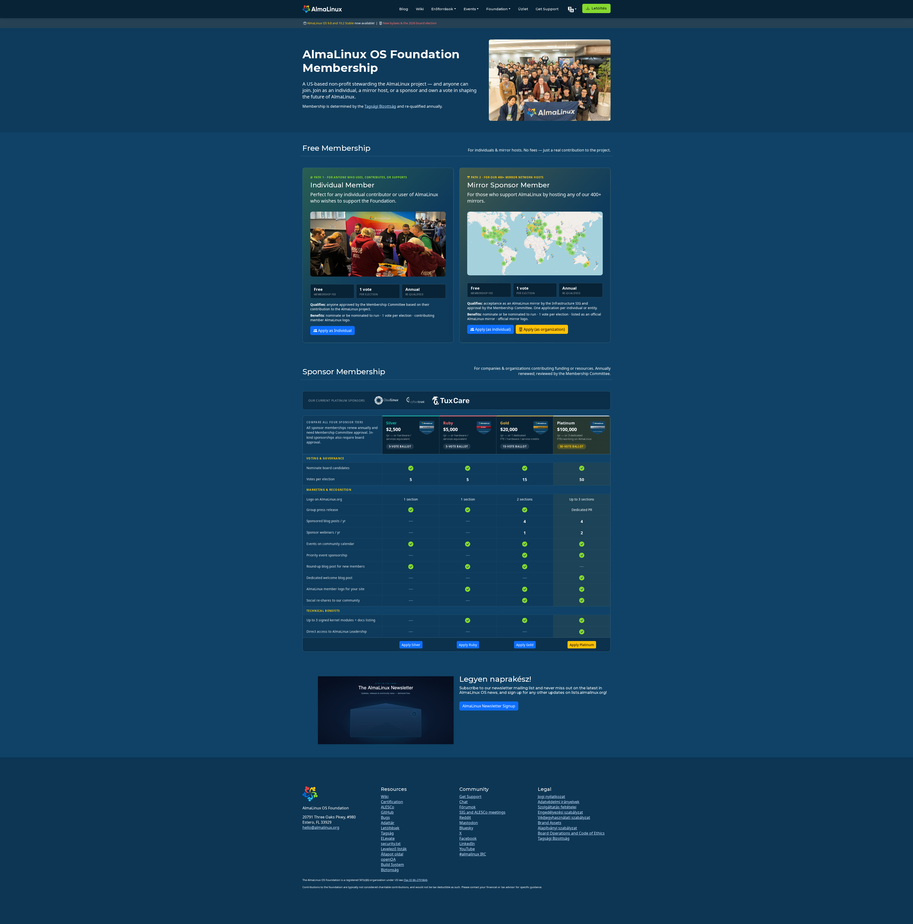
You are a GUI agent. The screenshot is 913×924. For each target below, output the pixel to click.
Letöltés (599, 8)
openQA (388, 859)
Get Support (547, 9)
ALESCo (387, 807)
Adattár (387, 822)
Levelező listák (394, 848)
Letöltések (390, 828)
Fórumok (467, 807)
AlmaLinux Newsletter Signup (488, 706)
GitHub (387, 812)
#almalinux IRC (472, 854)
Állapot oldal (392, 854)
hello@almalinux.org (320, 827)
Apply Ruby (468, 644)
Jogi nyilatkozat (551, 796)
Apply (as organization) (544, 329)
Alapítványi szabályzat (557, 828)
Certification (392, 801)
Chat (463, 801)
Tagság (387, 833)
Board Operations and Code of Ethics (571, 833)
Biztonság (390, 869)
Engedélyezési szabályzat (560, 812)
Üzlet (523, 9)
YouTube (467, 848)
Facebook (468, 838)
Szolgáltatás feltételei (557, 807)
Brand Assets (549, 822)
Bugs (385, 817)
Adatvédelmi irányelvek (558, 801)
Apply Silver (411, 644)
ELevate (388, 838)
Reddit (465, 817)
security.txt (391, 843)
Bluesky (466, 828)
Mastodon (468, 822)
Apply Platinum (582, 644)
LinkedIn (467, 843)
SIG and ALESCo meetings (482, 812)
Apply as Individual (334, 330)
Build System (392, 864)
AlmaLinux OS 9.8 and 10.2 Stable (330, 23)
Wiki (420, 9)
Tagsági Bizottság (380, 106)
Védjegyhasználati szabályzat (564, 817)
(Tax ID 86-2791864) (415, 880)
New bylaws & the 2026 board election (410, 23)
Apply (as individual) (492, 329)
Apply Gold (525, 644)
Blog (403, 9)
